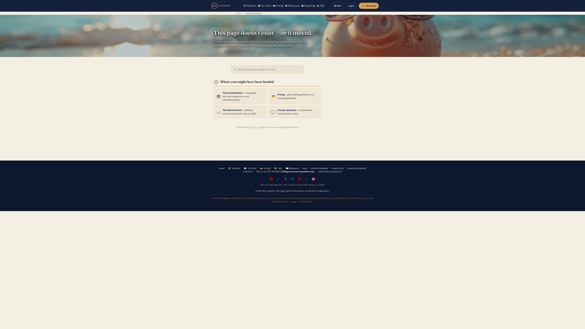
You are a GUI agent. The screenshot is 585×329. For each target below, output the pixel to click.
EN (338, 5)
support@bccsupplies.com (330, 171)
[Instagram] (313, 179)
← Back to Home (267, 137)
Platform (251, 5)
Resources (294, 5)
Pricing (279, 5)
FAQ (322, 5)
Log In (351, 6)
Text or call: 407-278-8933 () (285, 171)
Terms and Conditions (356, 168)
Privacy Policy (338, 168)
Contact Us (248, 171)
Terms (293, 201)
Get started (371, 6)
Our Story (266, 5)
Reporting (309, 5)
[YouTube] (271, 179)
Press (304, 168)
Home (239, 13)
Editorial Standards (319, 168)
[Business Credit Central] (221, 5)
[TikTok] (278, 179)
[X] (285, 179)
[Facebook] (292, 179)
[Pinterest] (299, 179)
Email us (256, 127)
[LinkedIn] (306, 179)
